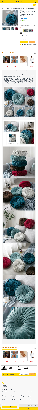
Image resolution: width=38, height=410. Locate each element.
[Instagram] (6, 389)
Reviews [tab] (26, 70)
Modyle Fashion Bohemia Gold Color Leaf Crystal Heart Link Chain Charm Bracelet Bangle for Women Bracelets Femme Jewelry (23, 65)
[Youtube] (11, 389)
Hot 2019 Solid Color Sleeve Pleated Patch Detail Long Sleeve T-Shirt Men (31, 65)
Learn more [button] (4, 404)
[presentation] (34, 53)
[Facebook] (2, 389)
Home (3, 8)
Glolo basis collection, (27, 25)
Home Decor (33, 25)
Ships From (21, 35)
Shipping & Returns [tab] (19, 70)
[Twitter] (4, 389)
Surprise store (21, 10)
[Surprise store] (19, 1)
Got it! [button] (10, 406)
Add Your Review (22, 17)
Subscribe (32, 374)
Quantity (21, 38)
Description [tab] (12, 70)
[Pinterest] (9, 389)
